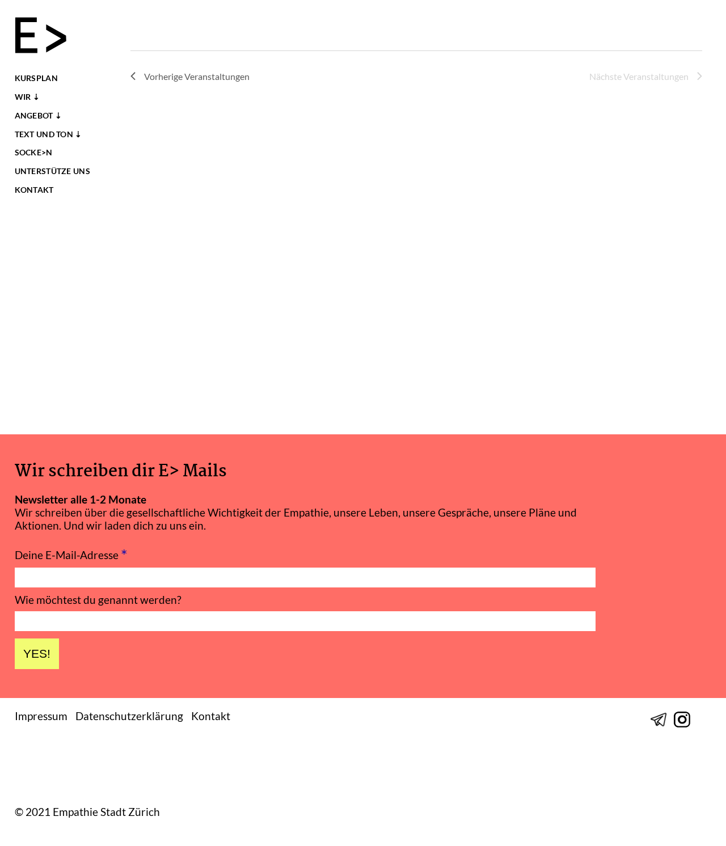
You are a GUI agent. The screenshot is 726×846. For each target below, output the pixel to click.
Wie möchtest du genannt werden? (98, 599)
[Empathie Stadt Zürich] (46, 37)
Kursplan (36, 78)
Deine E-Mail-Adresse (71, 553)
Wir (23, 97)
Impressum (41, 715)
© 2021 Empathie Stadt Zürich (87, 812)
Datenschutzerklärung (129, 715)
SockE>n (34, 152)
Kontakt (34, 190)
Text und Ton (44, 134)
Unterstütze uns (52, 171)
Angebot (34, 116)
